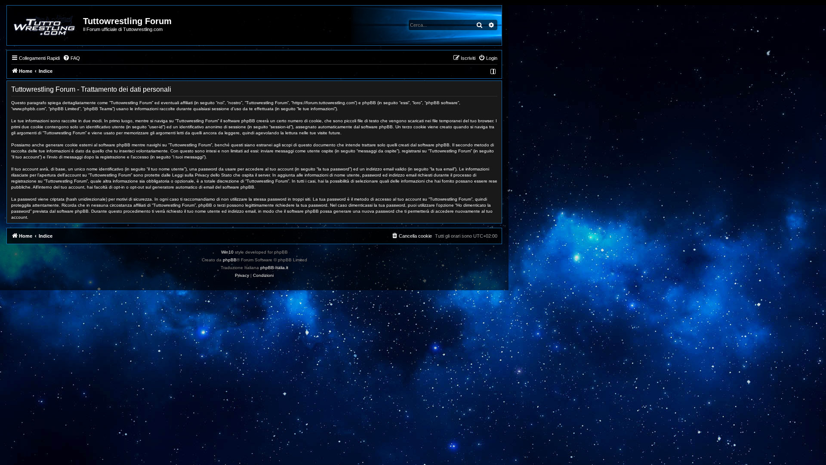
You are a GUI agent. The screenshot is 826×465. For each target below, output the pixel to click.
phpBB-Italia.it (274, 267)
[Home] (45, 25)
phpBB (230, 259)
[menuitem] (71, 58)
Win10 (227, 252)
